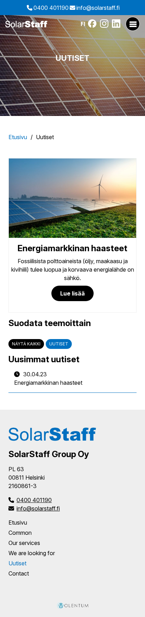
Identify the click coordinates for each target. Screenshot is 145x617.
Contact (18, 573)
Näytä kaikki (26, 343)
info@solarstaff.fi (98, 7)
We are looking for (31, 553)
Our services (24, 542)
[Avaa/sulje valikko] (133, 24)
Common (20, 532)
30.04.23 (48, 378)
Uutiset (58, 343)
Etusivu (17, 137)
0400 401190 (51, 7)
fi (83, 23)
